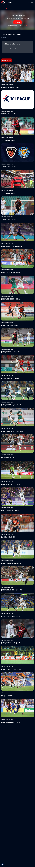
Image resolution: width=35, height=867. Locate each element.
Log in (25, 25)
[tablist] (6, 60)
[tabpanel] (17, 394)
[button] (28, 2)
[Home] (6, 2)
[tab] (6, 60)
